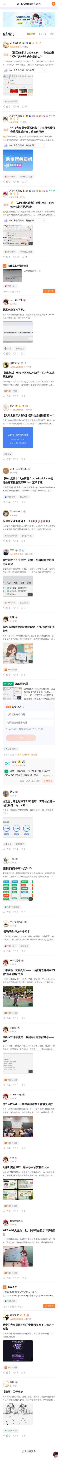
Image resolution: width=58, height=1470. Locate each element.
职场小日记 (27, 536)
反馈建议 (20, 844)
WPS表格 (11, 1301)
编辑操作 (24, 946)
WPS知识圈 (12, 391)
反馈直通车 (12, 749)
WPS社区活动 (26, 176)
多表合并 (12, 1287)
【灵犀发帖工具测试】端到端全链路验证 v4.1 (29, 415)
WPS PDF (11, 286)
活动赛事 (11, 176)
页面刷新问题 (21, 683)
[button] (53, 4)
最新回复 (42, 34)
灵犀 (9, 348)
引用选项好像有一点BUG (17, 868)
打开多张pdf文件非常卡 (16, 931)
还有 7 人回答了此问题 (27, 754)
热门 (52, 34)
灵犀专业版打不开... (14, 309)
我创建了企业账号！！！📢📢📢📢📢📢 (26, 521)
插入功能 (24, 497)
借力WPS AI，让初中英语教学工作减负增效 (28, 1104)
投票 (21, 738)
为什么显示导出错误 (18, 266)
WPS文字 (11, 497)
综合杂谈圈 (12, 101)
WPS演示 (11, 603)
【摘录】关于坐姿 (13, 1391)
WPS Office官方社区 (29, 3)
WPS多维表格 (13, 907)
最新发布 (31, 34)
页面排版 (24, 603)
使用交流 (20, 348)
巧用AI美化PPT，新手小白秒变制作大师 (26, 1167)
